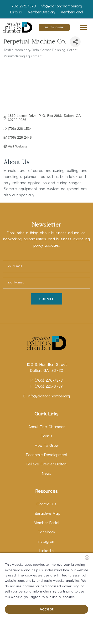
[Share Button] (75, 41)
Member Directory (41, 12)
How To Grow (46, 446)
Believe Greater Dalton (46, 464)
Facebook (46, 532)
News (46, 474)
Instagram (46, 542)
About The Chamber (46, 427)
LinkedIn (46, 551)
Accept (47, 609)
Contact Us (46, 504)
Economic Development (46, 455)
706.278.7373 (23, 6)
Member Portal (72, 12)
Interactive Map (46, 514)
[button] (83, 26)
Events (46, 436)
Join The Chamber (54, 27)
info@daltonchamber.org (61, 6)
